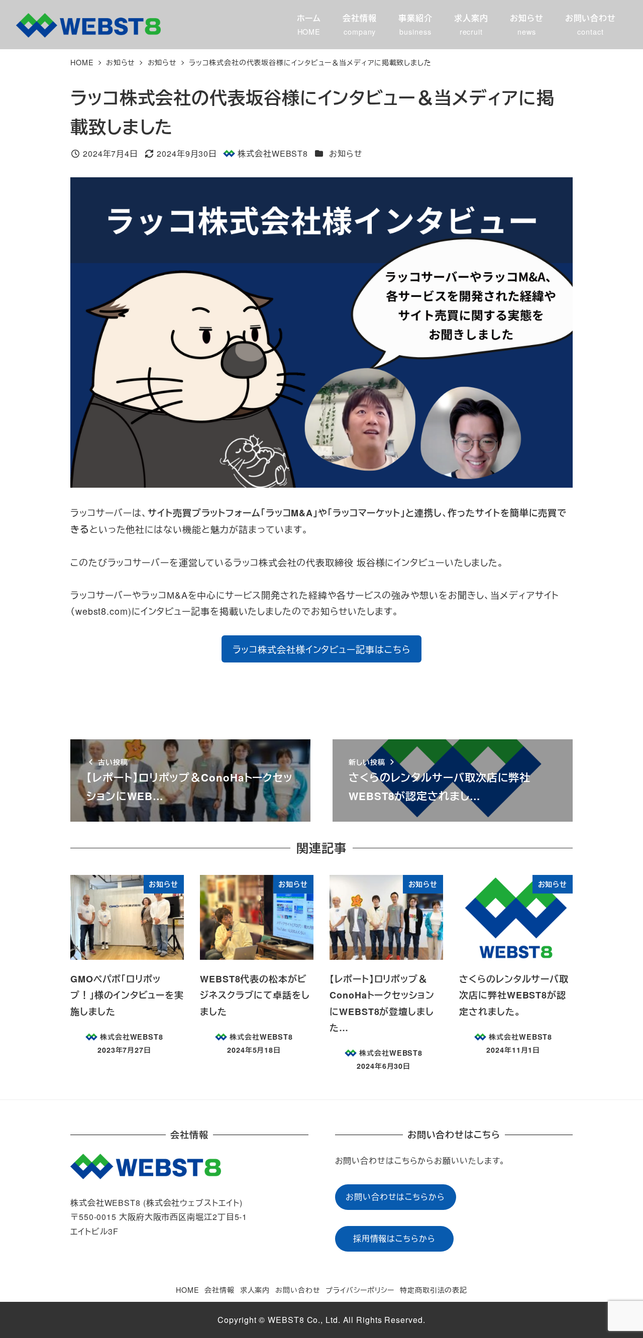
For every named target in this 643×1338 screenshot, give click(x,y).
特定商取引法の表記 (433, 1289)
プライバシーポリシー (360, 1289)
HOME (187, 1289)
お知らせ (346, 153)
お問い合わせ (297, 1289)
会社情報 (219, 1289)
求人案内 (255, 1289)
